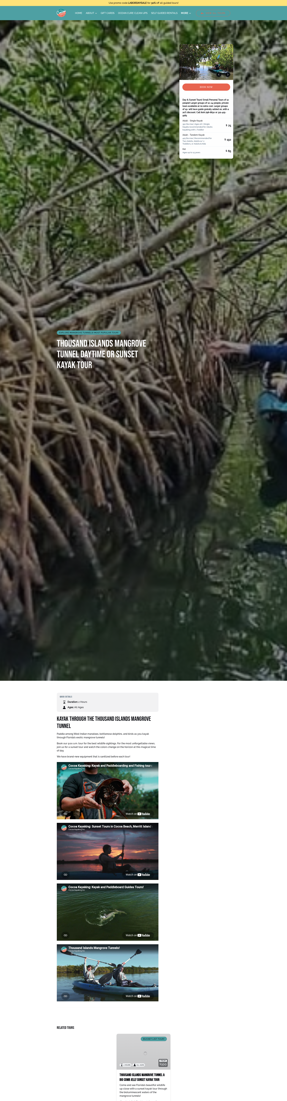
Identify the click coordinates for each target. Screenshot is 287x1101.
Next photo (227, 74)
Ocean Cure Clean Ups (133, 13)
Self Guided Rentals (164, 13)
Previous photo (218, 74)
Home (78, 13)
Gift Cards (108, 13)
